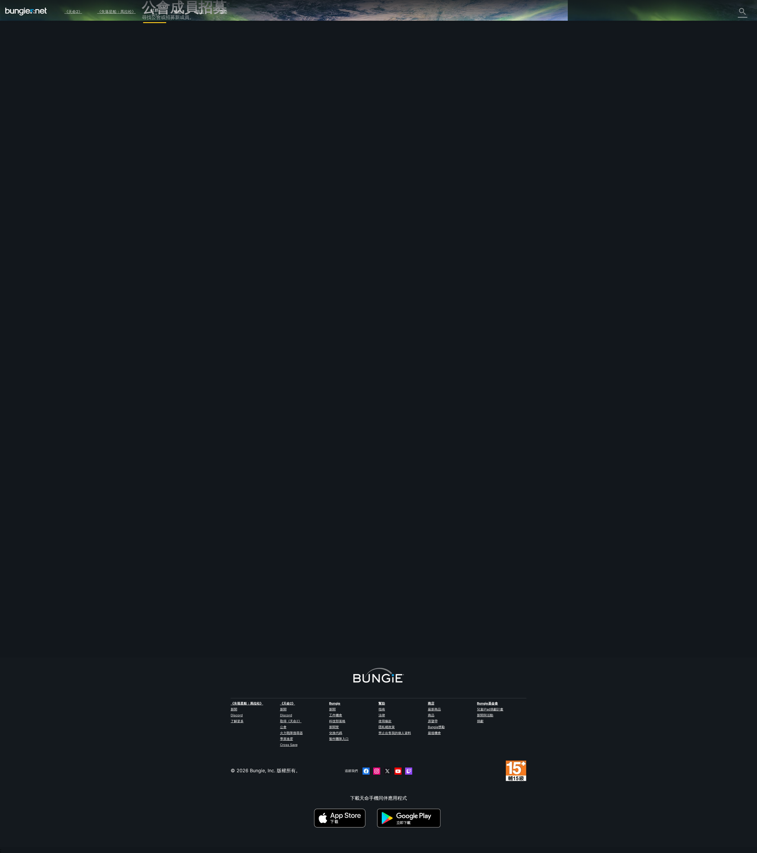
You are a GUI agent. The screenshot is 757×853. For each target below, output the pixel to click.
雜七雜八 (155, 170)
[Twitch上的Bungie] (408, 771)
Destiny (26, 11)
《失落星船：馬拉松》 (116, 11)
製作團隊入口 (339, 739)
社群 (154, 9)
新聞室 (334, 727)
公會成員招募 (160, 157)
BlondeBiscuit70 (280, 630)
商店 (200, 11)
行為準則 (153, 191)
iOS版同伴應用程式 (166, 118)
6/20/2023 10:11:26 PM (317, 260)
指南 (381, 709)
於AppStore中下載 (345, 818)
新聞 (234, 709)
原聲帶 (433, 721)
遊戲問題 (155, 98)
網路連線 (155, 85)
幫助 (177, 11)
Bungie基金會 (487, 703)
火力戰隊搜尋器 (291, 733)
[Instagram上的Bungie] (376, 771)
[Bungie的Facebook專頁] (366, 771)
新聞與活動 (485, 715)
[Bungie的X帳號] (387, 771)
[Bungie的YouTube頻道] (398, 771)
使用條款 (385, 721)
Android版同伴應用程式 (171, 124)
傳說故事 (155, 59)
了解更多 (237, 721)
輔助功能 (155, 105)
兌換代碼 (335, 733)
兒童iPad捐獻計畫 (490, 709)
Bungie (334, 703)
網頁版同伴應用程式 (167, 111)
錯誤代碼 (155, 79)
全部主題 (155, 33)
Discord (237, 715)
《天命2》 (73, 11)
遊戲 (151, 66)
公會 (283, 727)
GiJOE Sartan (278, 104)
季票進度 (286, 739)
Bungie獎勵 (436, 727)
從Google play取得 (410, 818)
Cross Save (288, 745)
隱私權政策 (386, 727)
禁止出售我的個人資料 (394, 733)
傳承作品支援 (160, 144)
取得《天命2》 (291, 721)
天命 (151, 164)
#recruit (283, 222)
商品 (431, 715)
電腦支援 (155, 131)
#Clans (268, 222)
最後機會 (434, 733)
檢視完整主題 (277, 247)
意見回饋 (155, 46)
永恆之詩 (155, 92)
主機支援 (155, 137)
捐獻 (480, 721)
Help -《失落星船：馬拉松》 (176, 177)
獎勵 (223, 11)
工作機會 (335, 715)
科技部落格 (337, 721)
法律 (381, 715)
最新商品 (434, 709)
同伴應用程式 (160, 151)
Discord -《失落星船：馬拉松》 (180, 183)
